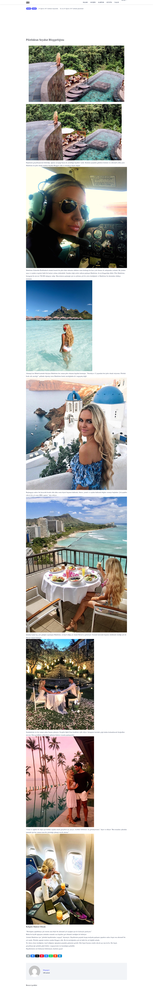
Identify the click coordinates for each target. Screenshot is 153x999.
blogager (46, 970)
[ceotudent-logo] (28, 2)
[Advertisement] (76, 23)
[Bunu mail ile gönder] (28, 955)
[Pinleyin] (42, 955)
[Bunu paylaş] (33, 955)
